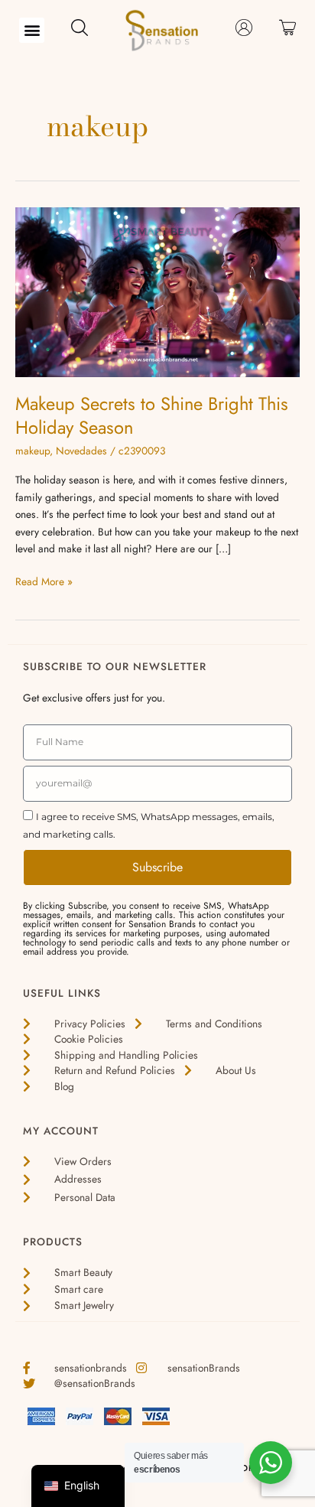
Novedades (81, 450)
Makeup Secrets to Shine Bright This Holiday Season (151, 416)
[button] (31, 30)
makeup (32, 450)
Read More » (44, 581)
